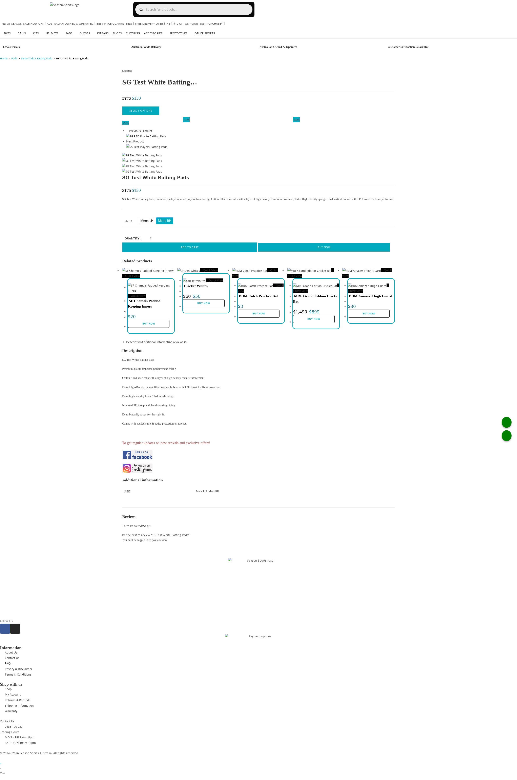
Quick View (132, 276)
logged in (142, 540)
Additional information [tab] (157, 342)
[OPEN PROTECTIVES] (189, 33)
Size (127, 221)
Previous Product (140, 131)
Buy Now (323, 247)
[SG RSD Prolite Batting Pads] (146, 136)
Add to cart (190, 247)
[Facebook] (5, 629)
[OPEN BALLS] (28, 33)
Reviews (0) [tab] (179, 342)
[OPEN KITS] (41, 33)
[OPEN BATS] (13, 33)
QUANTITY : (133, 238)
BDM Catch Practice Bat (258, 296)
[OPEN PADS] (75, 33)
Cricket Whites (196, 286)
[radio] (147, 221)
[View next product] (146, 141)
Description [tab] (134, 342)
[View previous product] (127, 131)
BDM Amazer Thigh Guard (370, 296)
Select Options (140, 110)
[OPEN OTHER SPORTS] (217, 33)
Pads (14, 58)
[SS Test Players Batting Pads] (146, 146)
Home (3, 58)
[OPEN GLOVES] (92, 33)
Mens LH (201, 491)
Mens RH (213, 491)
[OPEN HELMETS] (60, 33)
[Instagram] (15, 629)
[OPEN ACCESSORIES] (164, 33)
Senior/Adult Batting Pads (36, 58)
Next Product (135, 141)
